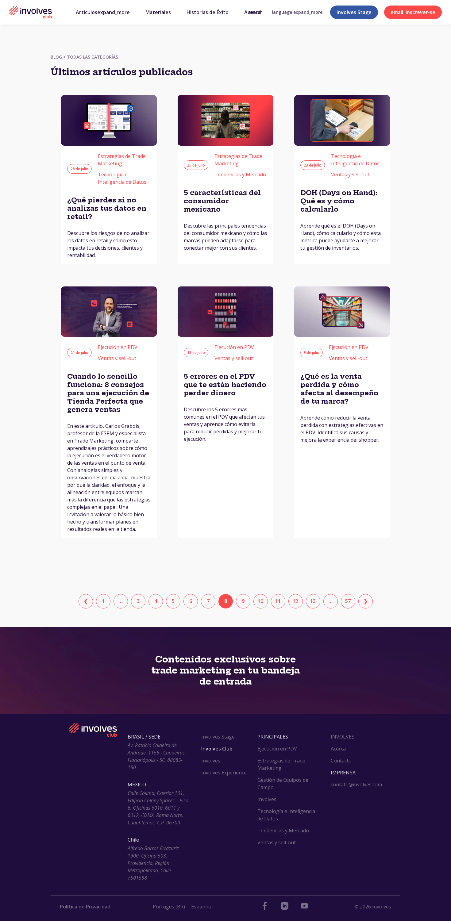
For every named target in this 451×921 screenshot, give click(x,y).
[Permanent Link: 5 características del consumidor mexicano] (225, 143)
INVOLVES (342, 736)
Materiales (158, 12)
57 (348, 601)
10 (260, 601)
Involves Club (217, 748)
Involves (210, 760)
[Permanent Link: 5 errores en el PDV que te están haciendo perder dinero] (225, 335)
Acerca (338, 748)
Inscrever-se (413, 12)
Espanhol (202, 906)
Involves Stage (354, 12)
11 (278, 601)
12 (295, 601)
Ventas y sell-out (350, 174)
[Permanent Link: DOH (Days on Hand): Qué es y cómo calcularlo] (342, 143)
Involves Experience (224, 772)
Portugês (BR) (169, 906)
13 (313, 601)
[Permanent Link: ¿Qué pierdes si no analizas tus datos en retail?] (109, 143)
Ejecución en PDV (117, 347)
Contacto (341, 760)
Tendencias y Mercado (240, 174)
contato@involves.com (356, 784)
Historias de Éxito (208, 12)
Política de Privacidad (85, 906)
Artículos (103, 12)
